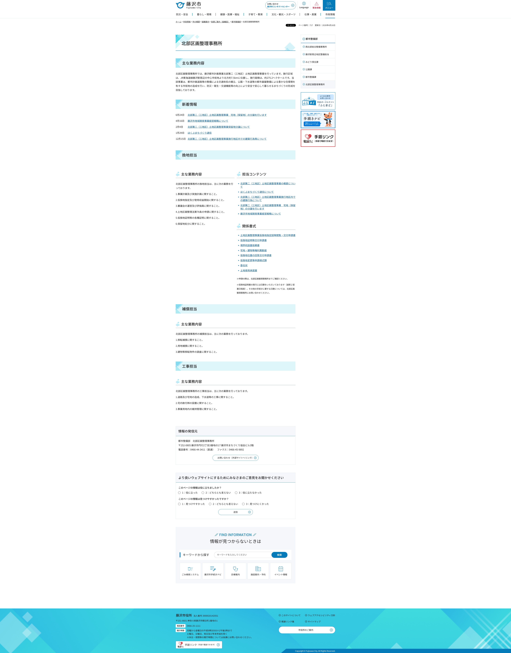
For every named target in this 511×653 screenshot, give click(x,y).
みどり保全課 (312, 61)
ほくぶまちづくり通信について (257, 191)
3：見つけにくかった (257, 504)
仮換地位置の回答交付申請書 (255, 255)
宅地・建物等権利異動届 (253, 250)
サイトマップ (314, 621)
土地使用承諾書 (248, 270)
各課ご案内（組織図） (220, 21)
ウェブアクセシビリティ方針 (321, 615)
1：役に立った (190, 492)
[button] (304, 5)
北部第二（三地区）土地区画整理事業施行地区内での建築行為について (267, 198)
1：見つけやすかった (193, 504)
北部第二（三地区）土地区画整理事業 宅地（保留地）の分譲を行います (227, 114)
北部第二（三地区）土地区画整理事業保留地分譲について (219, 126)
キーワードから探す (196, 554)
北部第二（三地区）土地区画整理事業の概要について (267, 185)
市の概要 (196, 21)
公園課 (309, 69)
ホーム (178, 21)
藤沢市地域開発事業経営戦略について (208, 120)
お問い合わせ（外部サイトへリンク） (235, 457)
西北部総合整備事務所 (316, 46)
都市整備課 (311, 76)
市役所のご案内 (305, 629)
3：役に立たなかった (250, 492)
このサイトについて (291, 615)
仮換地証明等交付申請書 (253, 240)
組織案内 (205, 21)
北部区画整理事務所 (315, 84)
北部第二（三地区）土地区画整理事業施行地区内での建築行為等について (227, 138)
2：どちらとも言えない (218, 492)
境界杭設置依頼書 (249, 245)
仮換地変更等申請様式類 (253, 260)
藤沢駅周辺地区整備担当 (317, 54)
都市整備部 (236, 21)
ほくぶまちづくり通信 (200, 132)
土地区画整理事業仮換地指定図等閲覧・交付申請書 (267, 235)
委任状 (244, 265)
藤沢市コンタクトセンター (278, 5)
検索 (279, 554)
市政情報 (187, 21)
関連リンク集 (287, 621)
